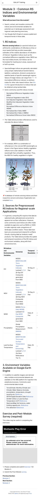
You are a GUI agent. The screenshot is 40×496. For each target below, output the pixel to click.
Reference (29, 396)
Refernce (19, 394)
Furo (30, 493)
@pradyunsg (24, 493)
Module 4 (6, 483)
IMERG (18, 331)
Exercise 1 (27, 467)
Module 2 (6, 478)
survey (24, 472)
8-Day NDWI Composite (20, 314)
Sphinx (16, 493)
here (11, 200)
